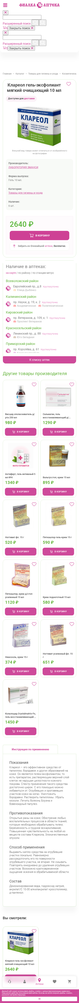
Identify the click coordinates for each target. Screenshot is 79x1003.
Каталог (20, 73)
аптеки (49, 246)
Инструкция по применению (30, 749)
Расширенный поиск (17, 23)
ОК (39, 999)
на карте (11, 272)
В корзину (42, 235)
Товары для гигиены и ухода (43, 73)
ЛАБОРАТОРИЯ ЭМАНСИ (23, 167)
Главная (7, 73)
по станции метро (43, 272)
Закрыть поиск (20, 28)
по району (24, 272)
